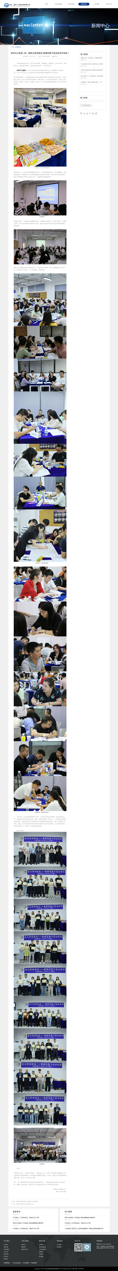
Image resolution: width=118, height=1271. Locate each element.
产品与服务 (58, 4)
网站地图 (59, 1247)
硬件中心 (23, 1244)
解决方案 (71, 4)
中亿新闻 (59, 1244)
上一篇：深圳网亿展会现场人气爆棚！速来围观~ (24, 1201)
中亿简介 (6, 1244)
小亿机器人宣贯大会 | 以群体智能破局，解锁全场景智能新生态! (32, 1215)
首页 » (13, 47)
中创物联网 (33, 1263)
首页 (46, 4)
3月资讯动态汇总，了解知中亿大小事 (24, 1220)
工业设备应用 (42, 1249)
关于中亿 (109, 4)
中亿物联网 (26, 1263)
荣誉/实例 (6, 1254)
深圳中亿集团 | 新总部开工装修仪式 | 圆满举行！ (79, 1215)
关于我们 (7, 1241)
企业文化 (6, 1251)
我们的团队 (6, 1249)
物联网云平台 (24, 1249)
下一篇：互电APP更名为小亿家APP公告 (22, 1204)
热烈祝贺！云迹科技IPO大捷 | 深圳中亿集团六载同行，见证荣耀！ (33, 1226)
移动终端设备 (42, 1247)
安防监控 (41, 1244)
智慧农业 (41, 1251)
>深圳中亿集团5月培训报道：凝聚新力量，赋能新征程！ (92, 69)
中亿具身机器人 (16, 1263)
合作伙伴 (6, 1256)
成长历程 (6, 1247)
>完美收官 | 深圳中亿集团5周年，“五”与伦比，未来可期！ (92, 63)
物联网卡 (23, 1247)
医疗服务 (41, 1256)
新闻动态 (84, 4)
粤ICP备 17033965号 (78, 1268)
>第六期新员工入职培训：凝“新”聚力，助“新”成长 (92, 75)
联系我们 (6, 1259)
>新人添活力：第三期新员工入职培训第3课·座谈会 (92, 56)
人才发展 (96, 4)
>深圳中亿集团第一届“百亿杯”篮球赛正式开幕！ (92, 81)
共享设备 (41, 1254)
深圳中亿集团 (86, 105)
